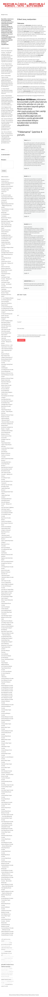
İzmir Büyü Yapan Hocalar (7, 790)
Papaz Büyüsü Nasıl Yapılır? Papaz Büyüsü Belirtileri (6, 444)
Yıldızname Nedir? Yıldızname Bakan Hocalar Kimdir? (7, 577)
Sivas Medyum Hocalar (6, 842)
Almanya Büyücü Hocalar (7, 730)
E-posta (19, 322)
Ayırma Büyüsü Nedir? (6, 610)
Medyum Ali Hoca (32, 994)
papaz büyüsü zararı (6, 979)
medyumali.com (28, 111)
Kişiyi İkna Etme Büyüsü (6, 620)
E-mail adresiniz (5, 154)
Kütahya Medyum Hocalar (7, 877)
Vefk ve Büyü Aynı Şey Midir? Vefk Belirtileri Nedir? (6, 226)
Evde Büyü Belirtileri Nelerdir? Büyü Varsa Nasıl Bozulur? (6, 326)
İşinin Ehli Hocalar (5, 570)
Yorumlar (37, 994)
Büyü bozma (20, 95)
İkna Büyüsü (4, 629)
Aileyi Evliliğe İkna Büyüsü (7, 584)
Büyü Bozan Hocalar (6, 594)
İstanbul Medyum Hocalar (7, 718)
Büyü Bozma (4, 202)
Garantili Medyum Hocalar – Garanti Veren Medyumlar (7, 210)
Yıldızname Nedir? (5, 535)
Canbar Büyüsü (4, 608)
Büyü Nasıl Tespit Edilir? (6, 631)
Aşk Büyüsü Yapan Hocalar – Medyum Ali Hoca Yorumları (6, 279)
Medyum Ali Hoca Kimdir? (7, 186)
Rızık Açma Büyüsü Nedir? (7, 561)
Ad (18, 315)
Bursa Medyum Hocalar (6, 692)
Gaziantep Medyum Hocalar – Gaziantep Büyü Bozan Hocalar (7, 774)
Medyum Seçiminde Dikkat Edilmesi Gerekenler (5, 231)
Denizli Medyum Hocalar (7, 870)
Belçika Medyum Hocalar (7, 685)
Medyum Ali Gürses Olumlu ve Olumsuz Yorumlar (5, 455)
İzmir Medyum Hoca (6, 914)
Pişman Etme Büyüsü (6, 624)
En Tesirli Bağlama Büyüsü (7, 298)
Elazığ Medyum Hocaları (6, 828)
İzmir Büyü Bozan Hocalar (7, 830)
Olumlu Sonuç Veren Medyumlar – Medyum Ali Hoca (7, 263)
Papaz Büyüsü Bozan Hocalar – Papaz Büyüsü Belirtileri (6, 411)
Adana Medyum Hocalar (6, 694)
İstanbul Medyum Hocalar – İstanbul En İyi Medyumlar (7, 867)
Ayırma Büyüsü (4, 654)
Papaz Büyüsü (6, 88)
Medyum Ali (19, 994)
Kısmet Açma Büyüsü (6, 526)
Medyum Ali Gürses (5, 184)
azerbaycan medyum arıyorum (7, 977)
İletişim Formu (4, 14)
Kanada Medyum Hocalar (7, 935)
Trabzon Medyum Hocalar (7, 933)
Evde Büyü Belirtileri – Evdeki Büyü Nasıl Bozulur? (6, 464)
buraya (35, 95)
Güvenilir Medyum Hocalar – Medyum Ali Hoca (6, 504)
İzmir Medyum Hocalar (6, 680)
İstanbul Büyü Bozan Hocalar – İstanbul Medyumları (6, 921)
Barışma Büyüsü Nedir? (6, 359)
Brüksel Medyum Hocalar (7, 716)
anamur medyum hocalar (6, 962)
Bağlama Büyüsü (5, 664)
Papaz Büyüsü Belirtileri (6, 196)
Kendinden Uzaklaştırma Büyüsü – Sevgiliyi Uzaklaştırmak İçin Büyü (7, 429)
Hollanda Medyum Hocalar (7, 704)
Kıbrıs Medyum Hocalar (6, 697)
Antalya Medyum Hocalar (7, 687)
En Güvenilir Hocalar (6, 195)
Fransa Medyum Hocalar (7, 696)
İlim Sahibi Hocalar (5, 470)
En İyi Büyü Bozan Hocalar (7, 308)
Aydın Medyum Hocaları (6, 802)
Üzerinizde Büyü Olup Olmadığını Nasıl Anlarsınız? (6, 190)
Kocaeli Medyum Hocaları (7, 898)
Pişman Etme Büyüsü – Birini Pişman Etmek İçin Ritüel (7, 523)
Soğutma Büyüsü (5, 418)
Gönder (4, 170)
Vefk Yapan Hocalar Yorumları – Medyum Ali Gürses (6, 474)
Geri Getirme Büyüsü (6, 655)
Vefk (2, 193)
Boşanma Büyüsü (5, 353)
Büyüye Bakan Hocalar (6, 593)
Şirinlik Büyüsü (4, 657)
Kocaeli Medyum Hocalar (7, 689)
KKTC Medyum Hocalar (6, 771)
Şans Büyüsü (4, 451)
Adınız (3, 149)
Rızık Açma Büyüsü (5, 547)
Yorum (19, 299)
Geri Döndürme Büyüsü (6, 666)
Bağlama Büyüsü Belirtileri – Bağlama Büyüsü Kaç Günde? (7, 205)
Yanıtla (25, 168)
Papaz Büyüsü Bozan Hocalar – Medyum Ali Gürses (6, 341)
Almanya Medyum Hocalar (7, 678)
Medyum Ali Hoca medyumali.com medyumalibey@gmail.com (7, 181)
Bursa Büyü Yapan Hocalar (7, 785)
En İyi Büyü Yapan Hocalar (7, 622)
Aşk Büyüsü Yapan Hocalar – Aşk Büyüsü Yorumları (6, 284)
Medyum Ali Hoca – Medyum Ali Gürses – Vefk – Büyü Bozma (24, 5)
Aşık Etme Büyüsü (5, 607)
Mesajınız (3, 159)
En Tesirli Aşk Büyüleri (6, 671)
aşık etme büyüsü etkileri (8, 961)
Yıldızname (20, 23)
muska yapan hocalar (5, 946)
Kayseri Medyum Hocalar (7, 699)
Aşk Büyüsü (4, 552)
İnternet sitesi (20, 328)
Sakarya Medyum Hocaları (7, 931)
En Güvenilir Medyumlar (6, 306)
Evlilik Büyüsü (4, 367)
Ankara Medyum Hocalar (7, 690)
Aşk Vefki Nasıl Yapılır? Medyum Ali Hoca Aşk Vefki (6, 617)
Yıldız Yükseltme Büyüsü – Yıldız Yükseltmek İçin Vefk (7, 350)
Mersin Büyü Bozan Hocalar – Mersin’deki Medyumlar (6, 881)
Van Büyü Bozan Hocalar (7, 875)
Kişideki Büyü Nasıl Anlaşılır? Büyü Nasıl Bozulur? (6, 244)
